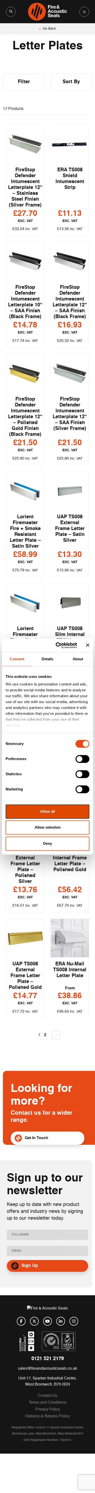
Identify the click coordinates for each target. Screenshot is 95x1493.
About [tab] (78, 659)
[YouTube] (47, 1321)
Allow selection (48, 827)
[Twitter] (34, 1321)
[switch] (82, 759)
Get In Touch (36, 1138)
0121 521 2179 (47, 1358)
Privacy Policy (47, 1410)
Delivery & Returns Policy (47, 1416)
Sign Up (29, 1265)
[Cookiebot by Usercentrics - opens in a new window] (57, 645)
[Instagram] (73, 1321)
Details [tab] (48, 659)
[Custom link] (59, 1341)
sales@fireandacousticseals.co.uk (47, 1369)
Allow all (47, 811)
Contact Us (47, 1396)
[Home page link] (47, 12)
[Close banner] (87, 645)
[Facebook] (21, 1321)
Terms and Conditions (47, 1403)
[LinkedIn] (60, 1321)
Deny (47, 843)
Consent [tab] (17, 659)
